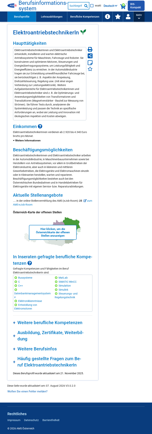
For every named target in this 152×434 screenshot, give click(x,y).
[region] (52, 133)
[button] (139, 16)
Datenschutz (31, 420)
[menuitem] (21, 16)
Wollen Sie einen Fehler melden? (27, 391)
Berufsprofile (21, 16)
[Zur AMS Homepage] (13, 5)
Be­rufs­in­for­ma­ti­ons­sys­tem (43, 5)
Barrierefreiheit (51, 420)
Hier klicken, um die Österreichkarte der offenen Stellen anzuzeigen (53, 232)
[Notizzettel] (90, 62)
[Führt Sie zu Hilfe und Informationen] (107, 16)
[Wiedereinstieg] (128, 16)
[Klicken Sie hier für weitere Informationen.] (40, 126)
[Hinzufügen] (16, 277)
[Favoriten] (90, 69)
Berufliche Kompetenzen (84, 16)
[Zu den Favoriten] (118, 16)
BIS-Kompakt (135, 6)
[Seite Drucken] (90, 49)
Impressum (13, 420)
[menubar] (70, 16)
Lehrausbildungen (51, 16)
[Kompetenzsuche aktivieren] (123, 5)
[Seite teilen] (90, 56)
